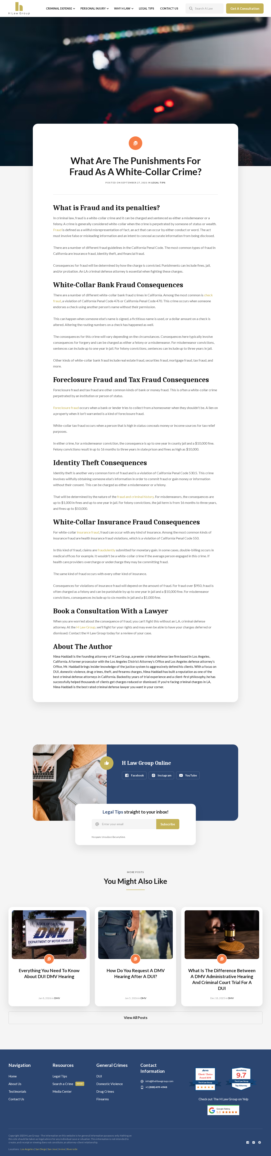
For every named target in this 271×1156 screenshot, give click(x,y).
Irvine (62, 1149)
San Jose (52, 1149)
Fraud (57, 230)
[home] (19, 8)
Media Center (62, 1091)
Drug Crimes (105, 1091)
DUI (99, 1076)
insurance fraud (88, 532)
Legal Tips (146, 8)
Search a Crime (63, 1084)
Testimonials (17, 1091)
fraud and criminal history (135, 497)
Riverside (72, 1149)
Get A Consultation (244, 8)
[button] (60, 8)
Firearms (102, 1099)
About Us (14, 1084)
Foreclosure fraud (66, 408)
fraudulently (106, 550)
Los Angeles (27, 1149)
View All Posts (135, 1017)
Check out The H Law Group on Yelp (223, 1099)
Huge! (80, 1084)
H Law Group (85, 627)
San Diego (40, 1149)
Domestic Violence (109, 1084)
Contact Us (169, 8)
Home (12, 1076)
